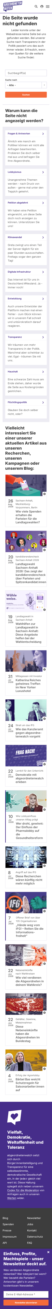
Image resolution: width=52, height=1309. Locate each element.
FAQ (29, 1242)
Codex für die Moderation (23, 1190)
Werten (11, 1198)
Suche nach (11, 80)
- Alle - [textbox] (11, 85)
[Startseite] (13, 6)
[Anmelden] (42, 6)
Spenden (8, 1224)
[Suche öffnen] (36, 6)
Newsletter (34, 1218)
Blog (5, 1218)
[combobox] (26, 85)
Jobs (30, 1224)
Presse (7, 1230)
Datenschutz (35, 1236)
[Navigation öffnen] (47, 6)
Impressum (10, 1236)
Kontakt (32, 1230)
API (5, 1242)
